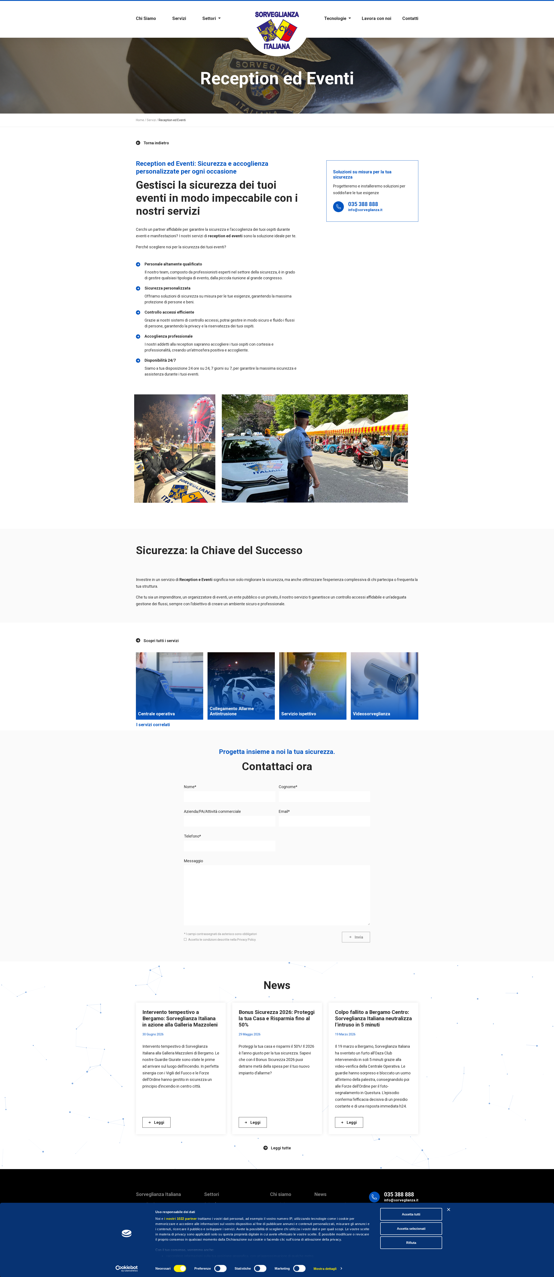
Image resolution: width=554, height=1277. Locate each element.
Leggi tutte (281, 1148)
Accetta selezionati (411, 1228)
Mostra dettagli (325, 1268)
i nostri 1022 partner (180, 1218)
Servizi (179, 18)
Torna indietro (156, 143)
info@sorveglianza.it (365, 210)
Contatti (410, 18)
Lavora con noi (376, 18)
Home (140, 120)
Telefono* (192, 836)
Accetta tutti (411, 1214)
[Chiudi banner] (448, 1209)
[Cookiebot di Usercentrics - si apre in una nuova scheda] (127, 1268)
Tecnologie (335, 18)
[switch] (220, 1268)
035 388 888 (363, 204)
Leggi (159, 1122)
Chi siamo (280, 1194)
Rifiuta (411, 1242)
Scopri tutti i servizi (161, 640)
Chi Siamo (146, 18)
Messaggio (193, 861)
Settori (209, 18)
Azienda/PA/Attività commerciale (212, 811)
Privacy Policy (246, 939)
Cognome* (288, 786)
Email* (284, 811)
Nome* (190, 786)
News (320, 1194)
